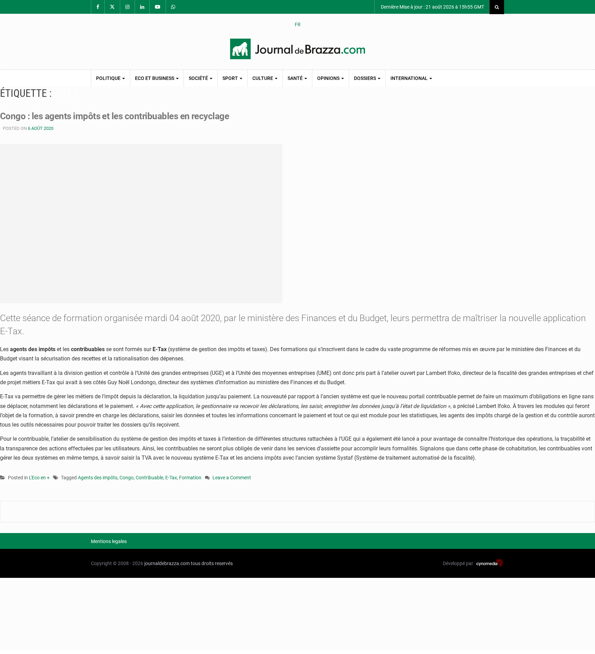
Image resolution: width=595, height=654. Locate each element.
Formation (190, 477)
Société (199, 78)
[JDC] (297, 49)
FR (298, 24)
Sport (230, 78)
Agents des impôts (97, 477)
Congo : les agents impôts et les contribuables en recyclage (114, 116)
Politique (109, 78)
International (409, 78)
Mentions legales (109, 541)
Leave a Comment (231, 478)
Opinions (329, 78)
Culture (263, 78)
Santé (296, 78)
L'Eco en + (39, 477)
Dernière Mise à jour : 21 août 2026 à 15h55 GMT (432, 7)
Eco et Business (155, 78)
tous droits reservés (212, 563)
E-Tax (171, 477)
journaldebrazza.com (167, 563)
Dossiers (365, 78)
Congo (126, 477)
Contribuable (149, 477)
